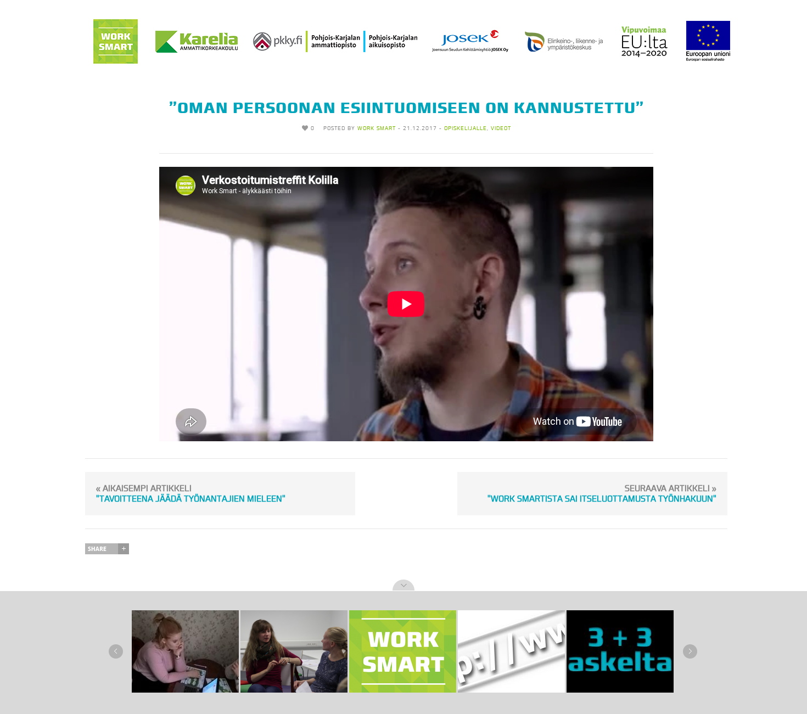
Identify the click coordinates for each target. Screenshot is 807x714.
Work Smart (376, 128)
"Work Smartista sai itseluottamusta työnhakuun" (601, 493)
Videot (501, 128)
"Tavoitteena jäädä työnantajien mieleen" (190, 493)
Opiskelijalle (465, 128)
